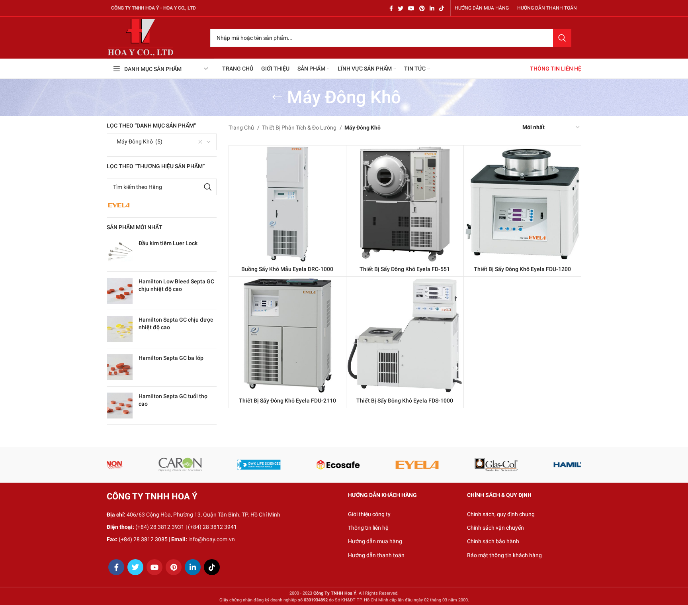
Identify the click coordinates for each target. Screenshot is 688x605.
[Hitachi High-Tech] (476, 465)
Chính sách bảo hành (493, 541)
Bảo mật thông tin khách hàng (504, 555)
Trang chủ (242, 127)
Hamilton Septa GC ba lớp (171, 358)
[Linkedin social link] (432, 8)
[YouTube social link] (411, 8)
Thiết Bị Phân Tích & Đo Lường (300, 127)
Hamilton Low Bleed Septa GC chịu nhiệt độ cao (176, 285)
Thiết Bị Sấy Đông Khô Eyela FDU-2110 (287, 400)
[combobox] (162, 142)
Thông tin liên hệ (368, 527)
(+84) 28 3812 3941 (212, 527)
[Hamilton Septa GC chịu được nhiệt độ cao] (120, 329)
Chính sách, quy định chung (501, 514)
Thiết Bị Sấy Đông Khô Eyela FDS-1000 (404, 400)
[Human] (556, 465)
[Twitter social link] (400, 8)
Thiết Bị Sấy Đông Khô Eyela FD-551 (405, 269)
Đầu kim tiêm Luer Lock (168, 243)
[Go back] (277, 97)
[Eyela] (239, 465)
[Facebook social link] (391, 8)
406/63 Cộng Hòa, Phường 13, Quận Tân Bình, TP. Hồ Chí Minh (203, 514)
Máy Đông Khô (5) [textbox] (137, 141)
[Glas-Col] (318, 465)
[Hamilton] (397, 465)
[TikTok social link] (441, 8)
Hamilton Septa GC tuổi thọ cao (173, 400)
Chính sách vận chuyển (495, 527)
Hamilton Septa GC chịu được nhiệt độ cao (176, 323)
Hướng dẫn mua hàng (375, 541)
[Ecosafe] (160, 465)
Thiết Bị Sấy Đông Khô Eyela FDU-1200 (522, 269)
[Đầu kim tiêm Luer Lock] (120, 252)
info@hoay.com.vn (211, 539)
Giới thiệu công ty (369, 514)
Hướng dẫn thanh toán (376, 555)
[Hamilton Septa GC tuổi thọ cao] (120, 405)
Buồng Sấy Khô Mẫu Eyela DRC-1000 (287, 269)
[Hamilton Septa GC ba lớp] (120, 367)
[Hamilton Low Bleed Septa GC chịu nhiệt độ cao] (120, 291)
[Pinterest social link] (422, 8)
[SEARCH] (562, 38)
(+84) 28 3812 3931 (159, 527)
